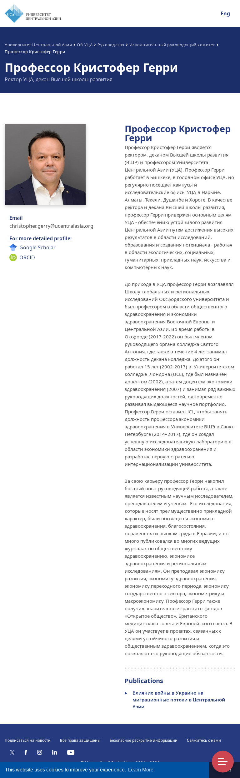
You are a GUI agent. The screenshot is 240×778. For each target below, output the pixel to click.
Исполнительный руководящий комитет (172, 44)
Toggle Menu (223, 762)
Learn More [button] (140, 769)
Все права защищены (80, 740)
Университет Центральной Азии (38, 44)
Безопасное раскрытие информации (144, 740)
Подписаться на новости (28, 740)
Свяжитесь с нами (204, 740)
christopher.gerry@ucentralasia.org (51, 225)
